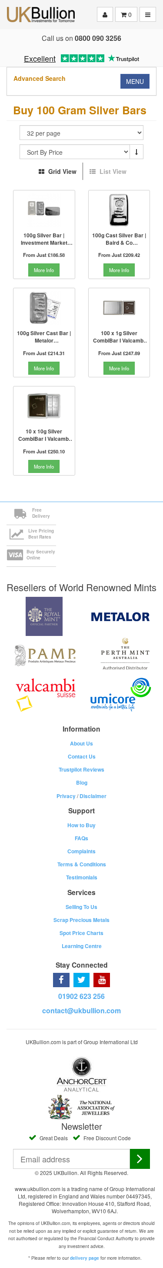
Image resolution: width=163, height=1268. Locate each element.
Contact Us (82, 756)
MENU (135, 81)
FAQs (81, 838)
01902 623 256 (81, 996)
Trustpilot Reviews (81, 769)
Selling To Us (81, 907)
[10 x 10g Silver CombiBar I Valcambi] (44, 406)
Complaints (81, 851)
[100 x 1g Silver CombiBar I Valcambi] (119, 307)
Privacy (66, 796)
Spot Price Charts (81, 933)
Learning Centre (82, 946)
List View (112, 171)
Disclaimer (93, 796)
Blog (81, 782)
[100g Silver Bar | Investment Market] (44, 210)
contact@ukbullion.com (81, 1010)
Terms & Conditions (81, 864)
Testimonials (81, 877)
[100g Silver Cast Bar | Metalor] (44, 307)
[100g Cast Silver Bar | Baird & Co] (119, 210)
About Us (81, 743)
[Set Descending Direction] (136, 151)
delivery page (84, 1258)
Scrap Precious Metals (81, 920)
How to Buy (81, 825)
